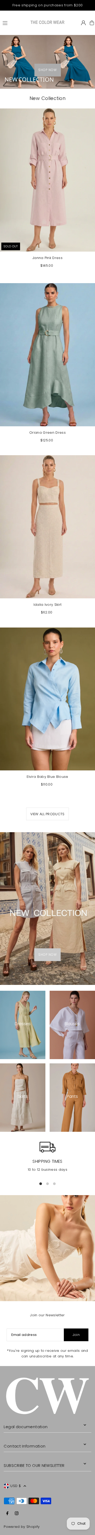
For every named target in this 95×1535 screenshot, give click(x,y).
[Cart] (92, 22)
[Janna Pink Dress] (47, 180)
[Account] (83, 22)
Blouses (72, 1024)
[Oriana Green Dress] (47, 354)
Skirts (23, 1096)
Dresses (23, 1024)
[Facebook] (7, 1513)
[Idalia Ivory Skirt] (47, 526)
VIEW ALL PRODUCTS (47, 814)
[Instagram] (16, 1513)
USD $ (15, 1486)
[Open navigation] (14, 22)
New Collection (47, 98)
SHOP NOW (47, 70)
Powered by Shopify (22, 1526)
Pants (72, 1096)
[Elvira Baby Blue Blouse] (47, 699)
